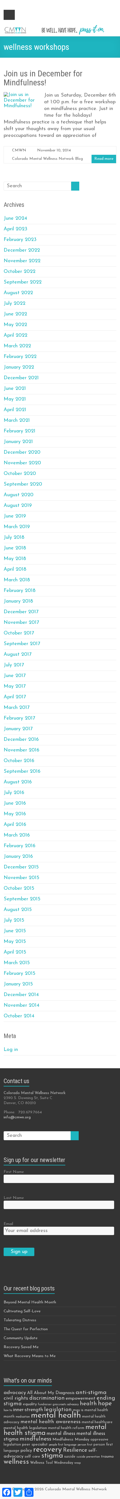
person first (85, 1444)
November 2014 (21, 1005)
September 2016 (22, 771)
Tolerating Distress (20, 1320)
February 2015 (19, 973)
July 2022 (14, 303)
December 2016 (21, 739)
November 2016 (21, 750)
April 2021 (15, 410)
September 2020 (23, 484)
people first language (62, 1444)
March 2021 (17, 420)
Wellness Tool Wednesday (51, 1463)
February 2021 (19, 431)
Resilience (75, 1450)
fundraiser (45, 1404)
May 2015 (15, 941)
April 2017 (15, 697)
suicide (69, 1456)
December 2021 (21, 378)
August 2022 (18, 293)
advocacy (15, 1392)
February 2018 (19, 590)
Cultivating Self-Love (22, 1311)
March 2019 (17, 527)
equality (30, 1404)
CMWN (19, 150)
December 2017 (21, 612)
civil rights (16, 1398)
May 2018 (15, 558)
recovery (47, 1450)
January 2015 (18, 984)
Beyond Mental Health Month (30, 1302)
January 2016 (18, 856)
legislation (58, 1410)
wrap (77, 1463)
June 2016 (15, 803)
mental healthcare (97, 1422)
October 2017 (19, 633)
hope (105, 1403)
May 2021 (15, 399)
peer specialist (35, 1444)
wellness (16, 1461)
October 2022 (19, 271)
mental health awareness (50, 1422)
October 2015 (19, 888)
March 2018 (17, 580)
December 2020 (22, 452)
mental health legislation (25, 1428)
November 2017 (21, 622)
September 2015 (22, 899)
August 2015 (18, 909)
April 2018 (15, 569)
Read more (103, 159)
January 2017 (18, 729)
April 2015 (15, 952)
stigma (52, 1455)
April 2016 (15, 824)
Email (8, 1224)
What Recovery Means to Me (30, 1356)
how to (8, 1410)
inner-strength (28, 1409)
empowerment (80, 1398)
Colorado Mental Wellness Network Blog (47, 159)
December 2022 (22, 250)
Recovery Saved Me (21, 1347)
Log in (11, 1049)
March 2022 (17, 346)
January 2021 (18, 441)
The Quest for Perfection (26, 1329)
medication (23, 1416)
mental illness (61, 1433)
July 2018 (14, 537)
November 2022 (22, 261)
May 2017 (15, 686)
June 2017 (15, 675)
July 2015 (14, 920)
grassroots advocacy (66, 1404)
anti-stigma (91, 1392)
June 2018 (15, 548)
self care (32, 1457)
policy (26, 1450)
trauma (107, 1457)
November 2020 (22, 463)
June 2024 (15, 218)
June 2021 (15, 388)
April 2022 (15, 335)
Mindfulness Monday (70, 1439)
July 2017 (14, 665)
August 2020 (18, 495)
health (88, 1404)
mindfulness (35, 1439)
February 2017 (19, 718)
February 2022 (20, 356)
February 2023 (20, 239)
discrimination (46, 1398)
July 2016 (14, 792)
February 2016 (19, 846)
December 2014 (21, 994)
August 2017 (18, 654)
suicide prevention (88, 1456)
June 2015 (15, 931)
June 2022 (15, 314)
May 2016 (15, 814)
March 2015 (17, 963)
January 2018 (18, 601)
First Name (14, 1172)
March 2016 (17, 835)
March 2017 (17, 707)
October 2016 (19, 760)
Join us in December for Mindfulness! (43, 78)
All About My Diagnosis (51, 1393)
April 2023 (15, 229)
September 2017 (22, 644)
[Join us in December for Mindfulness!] (22, 94)
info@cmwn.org (17, 1117)
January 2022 (19, 367)
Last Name (14, 1198)
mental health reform (66, 1428)
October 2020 (20, 473)
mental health (56, 1415)
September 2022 (23, 282)
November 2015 (21, 877)
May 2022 (15, 324)
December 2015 (21, 867)
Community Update (20, 1338)
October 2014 (19, 1016)
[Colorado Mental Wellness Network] (60, 26)
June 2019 (15, 516)
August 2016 (18, 782)
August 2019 (18, 505)
